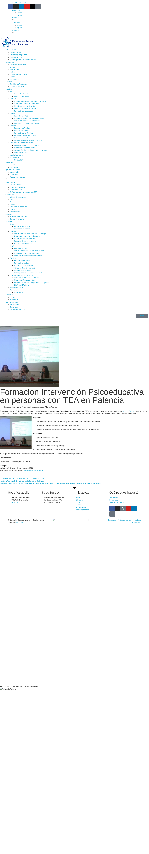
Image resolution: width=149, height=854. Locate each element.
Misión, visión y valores (18, 64)
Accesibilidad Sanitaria (22, 94)
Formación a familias (21, 130)
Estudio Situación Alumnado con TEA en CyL (30, 101)
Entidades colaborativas (18, 74)
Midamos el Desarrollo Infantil (24, 148)
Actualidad (16, 10)
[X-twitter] (32, 6)
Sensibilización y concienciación (21, 143)
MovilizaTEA (18, 160)
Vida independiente (16, 155)
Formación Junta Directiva (23, 133)
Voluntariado (14, 172)
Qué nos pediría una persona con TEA (23, 60)
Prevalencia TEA (16, 57)
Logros (12, 67)
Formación (9, 162)
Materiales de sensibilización (24, 106)
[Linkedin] (134, 508)
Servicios (8, 82)
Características (15, 52)
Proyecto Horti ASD (21, 116)
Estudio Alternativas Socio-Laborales (27, 121)
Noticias (19, 12)
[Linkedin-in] (21, 6)
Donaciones (14, 174)
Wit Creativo (20, 522)
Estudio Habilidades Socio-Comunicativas (29, 118)
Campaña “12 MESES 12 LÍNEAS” (26, 145)
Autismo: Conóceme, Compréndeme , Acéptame (31, 150)
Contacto (15, 17)
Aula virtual (14, 167)
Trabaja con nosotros (17, 177)
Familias (13, 126)
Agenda (19, 15)
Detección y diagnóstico (18, 55)
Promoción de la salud (22, 96)
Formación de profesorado (23, 111)
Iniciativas (9, 89)
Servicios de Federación (18, 84)
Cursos (12, 165)
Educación (13, 99)
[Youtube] (27, 6)
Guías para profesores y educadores (27, 104)
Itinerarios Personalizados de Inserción (28, 123)
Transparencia (15, 79)
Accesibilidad (14, 157)
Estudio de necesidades (22, 138)
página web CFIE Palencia (33, 470)
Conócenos (9, 62)
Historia (12, 72)
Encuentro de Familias (22, 128)
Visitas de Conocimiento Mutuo (25, 135)
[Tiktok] (38, 6)
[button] (13, 20)
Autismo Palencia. (128, 411)
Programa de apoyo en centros (25, 108)
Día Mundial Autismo (21, 152)
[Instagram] (16, 6)
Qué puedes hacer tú (12, 170)
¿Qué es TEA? (10, 50)
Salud (12, 91)
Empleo (12, 113)
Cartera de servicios (17, 86)
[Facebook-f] (10, 6)
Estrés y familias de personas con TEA (28, 140)
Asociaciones (14, 69)
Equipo (12, 77)
